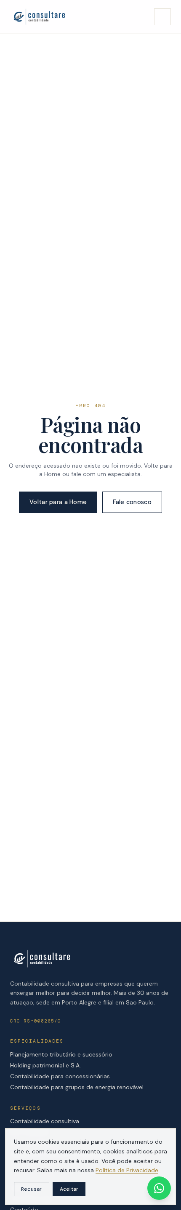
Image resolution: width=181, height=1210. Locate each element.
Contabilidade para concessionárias (60, 1076)
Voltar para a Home (58, 502)
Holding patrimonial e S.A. (45, 1065)
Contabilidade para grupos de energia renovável (77, 1087)
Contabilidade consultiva (44, 1121)
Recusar (31, 1189)
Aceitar (69, 1189)
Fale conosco (132, 502)
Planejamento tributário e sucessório (61, 1054)
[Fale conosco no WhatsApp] (159, 1188)
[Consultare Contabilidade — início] (39, 17)
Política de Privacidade (127, 1170)
